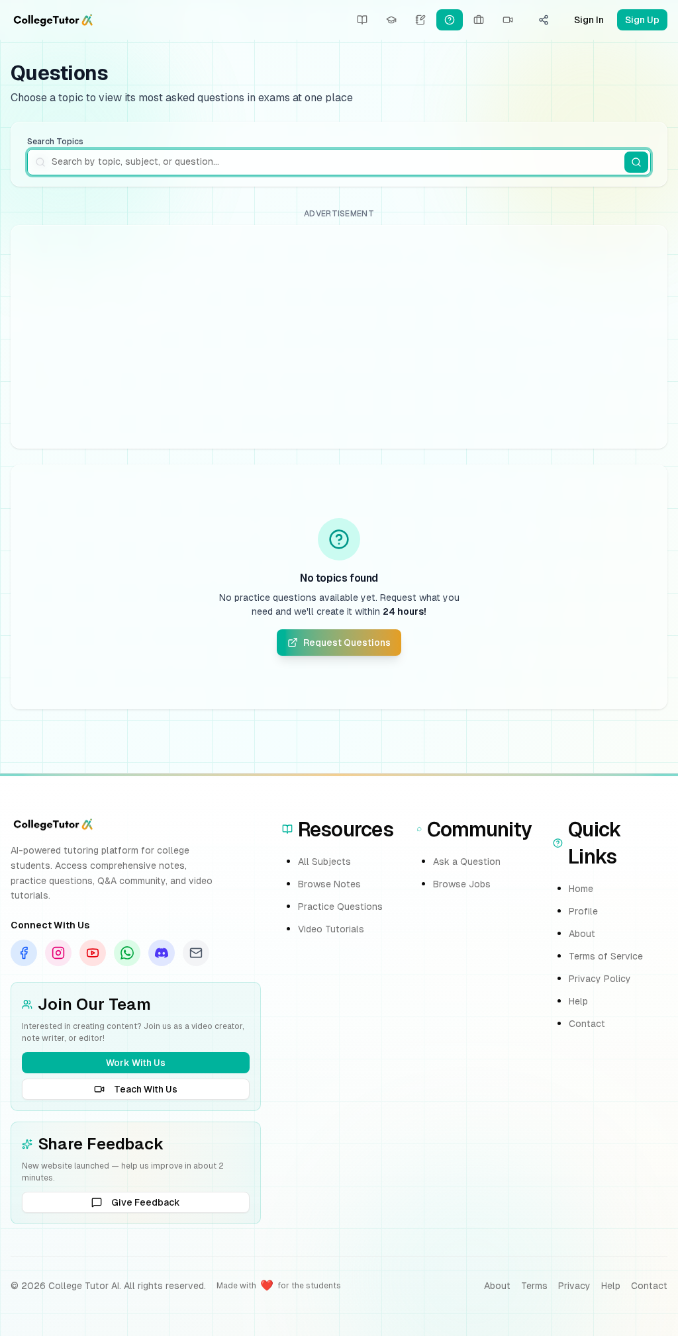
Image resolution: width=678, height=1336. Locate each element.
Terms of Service (606, 956)
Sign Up (642, 20)
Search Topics (55, 141)
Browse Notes (329, 884)
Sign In (589, 20)
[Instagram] (58, 953)
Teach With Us (145, 1089)
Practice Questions (340, 906)
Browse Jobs (462, 884)
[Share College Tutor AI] (544, 20)
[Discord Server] (161, 953)
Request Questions (347, 642)
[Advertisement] (339, 336)
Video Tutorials (331, 929)
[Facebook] (24, 953)
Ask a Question (467, 861)
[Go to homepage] (53, 19)
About (582, 933)
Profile (583, 911)
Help (578, 1001)
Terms (534, 1285)
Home (581, 888)
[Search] (636, 162)
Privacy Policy (600, 978)
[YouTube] (92, 953)
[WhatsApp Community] (127, 953)
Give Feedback (145, 1202)
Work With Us (136, 1062)
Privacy (574, 1285)
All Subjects (324, 861)
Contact (587, 1023)
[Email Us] (196, 953)
